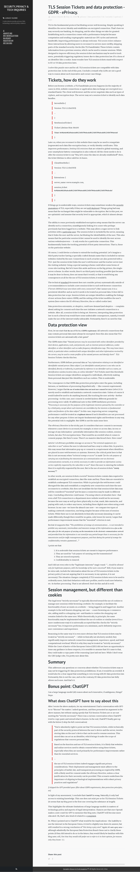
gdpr (50, 20)
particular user (69, 232)
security (109, 17)
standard (65, 282)
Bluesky (7, 38)
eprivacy (118, 17)
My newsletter (10, 36)
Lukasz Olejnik (57, 17)
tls (103, 17)
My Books (7, 43)
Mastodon (8, 41)
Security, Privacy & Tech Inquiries (16, 8)
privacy (83, 17)
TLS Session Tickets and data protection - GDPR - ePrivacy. (86, 9)
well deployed (93, 208)
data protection (94, 17)
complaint (91, 816)
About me (7, 33)
